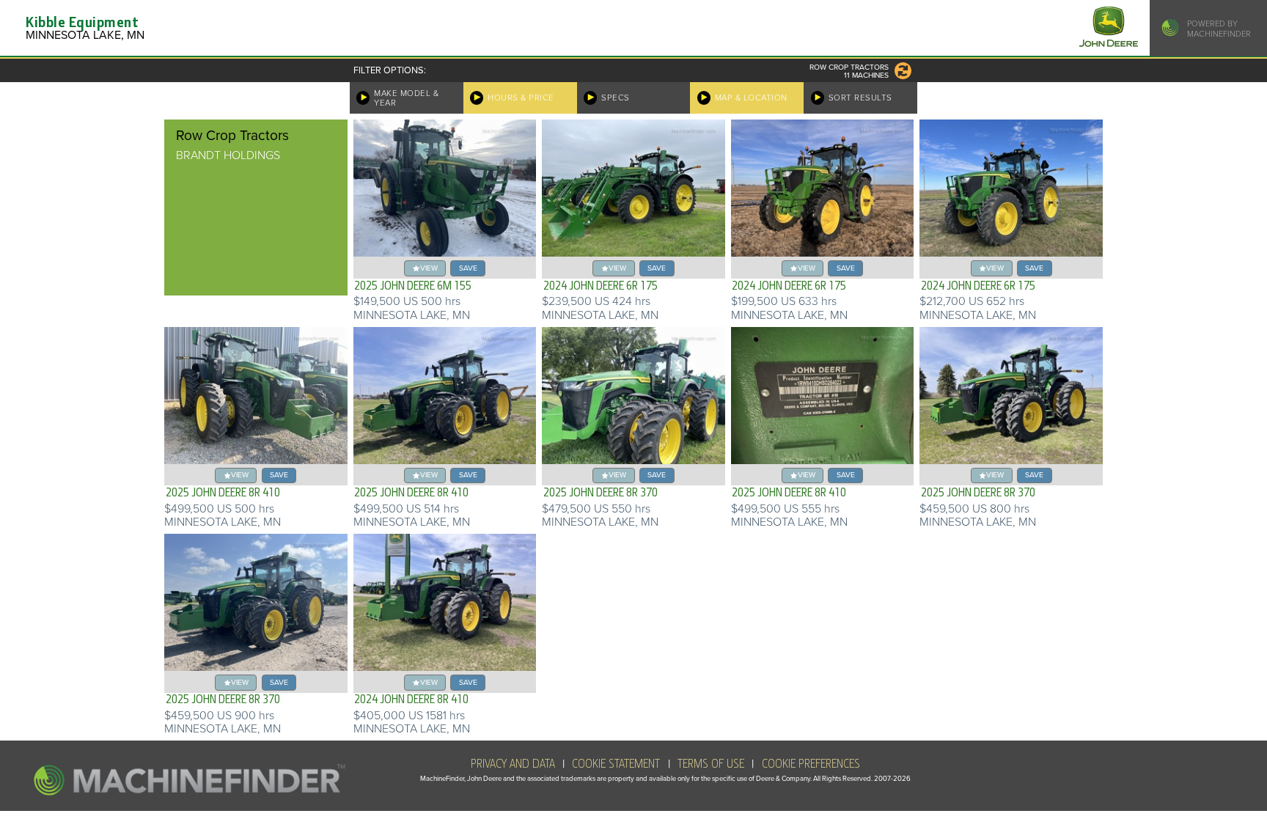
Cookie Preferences (811, 764)
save (468, 268)
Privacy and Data (513, 764)
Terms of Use (710, 764)
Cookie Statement (616, 764)
